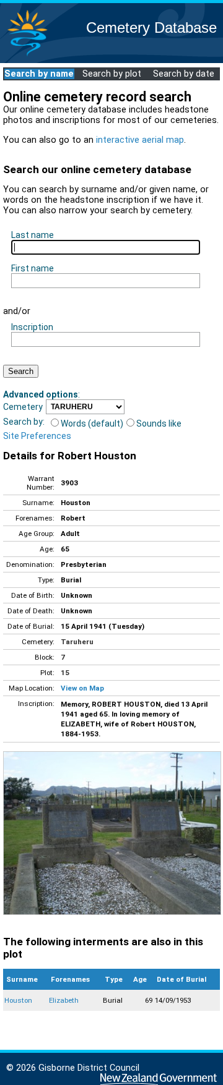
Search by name (39, 74)
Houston (18, 1000)
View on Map (82, 688)
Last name (32, 235)
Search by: (24, 422)
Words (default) (92, 423)
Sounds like (158, 423)
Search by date (183, 74)
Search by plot (111, 74)
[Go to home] (27, 55)
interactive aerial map (140, 140)
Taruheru (77, 641)
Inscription (32, 327)
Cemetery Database (151, 27)
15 (65, 672)
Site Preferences (37, 436)
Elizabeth (64, 1000)
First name (32, 268)
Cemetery (23, 407)
